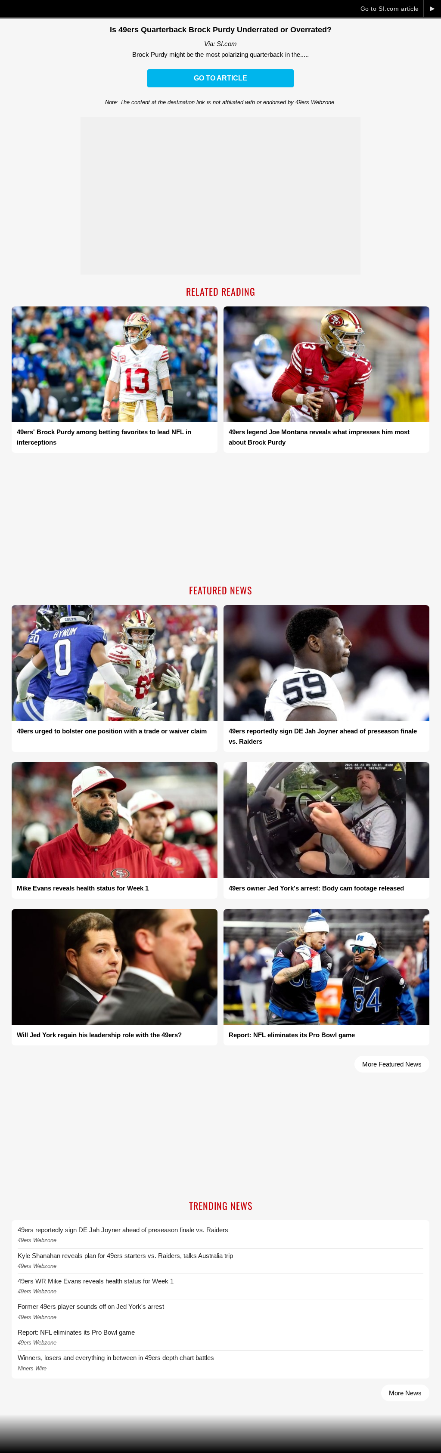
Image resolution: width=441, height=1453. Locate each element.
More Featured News (392, 1064)
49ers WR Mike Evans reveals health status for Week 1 (96, 1281)
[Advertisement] (220, 519)
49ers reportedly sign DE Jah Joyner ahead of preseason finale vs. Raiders (123, 1230)
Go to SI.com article (389, 8)
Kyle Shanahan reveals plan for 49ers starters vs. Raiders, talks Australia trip (125, 1255)
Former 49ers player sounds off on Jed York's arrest (91, 1306)
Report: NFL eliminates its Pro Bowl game (76, 1332)
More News (405, 1393)
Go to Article (220, 78)
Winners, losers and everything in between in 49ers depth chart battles (116, 1357)
